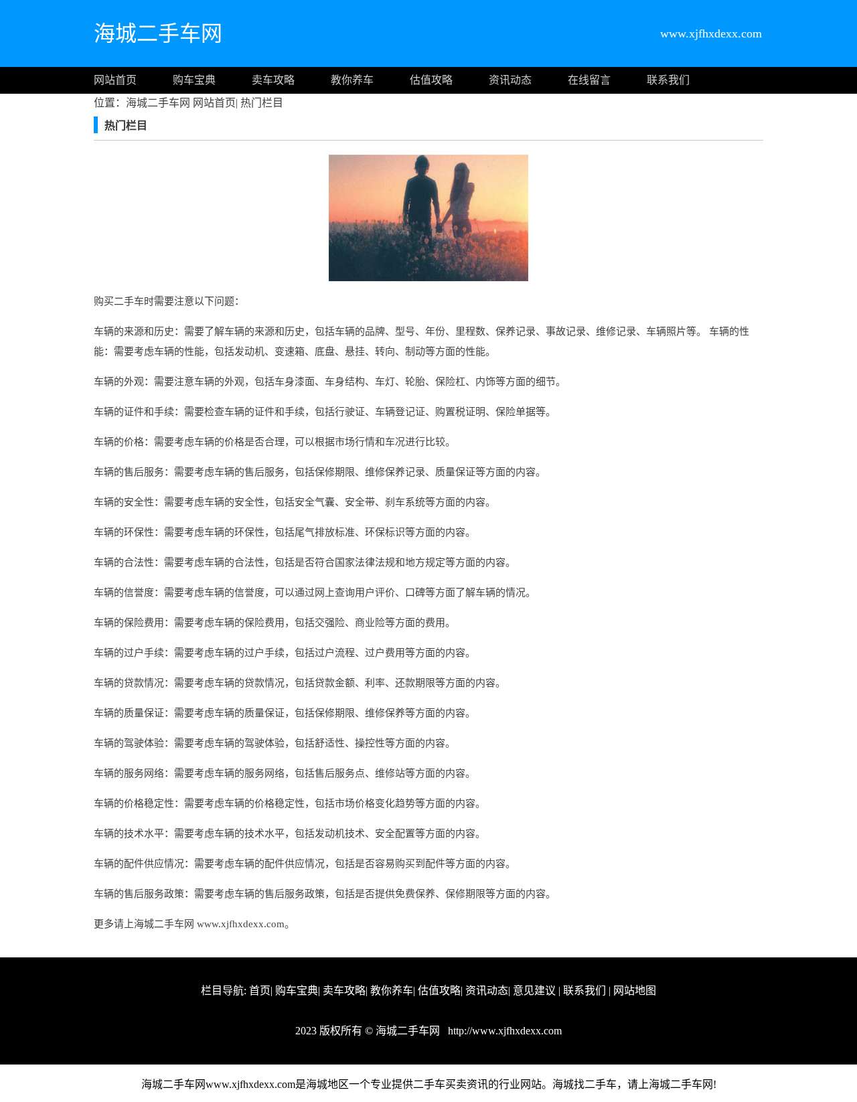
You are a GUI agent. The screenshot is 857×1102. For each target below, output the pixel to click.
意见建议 (534, 990)
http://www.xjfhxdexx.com (503, 1030)
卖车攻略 (273, 80)
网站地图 (634, 990)
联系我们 (668, 80)
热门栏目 (260, 102)
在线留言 (589, 80)
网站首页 (115, 80)
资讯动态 (510, 80)
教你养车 (352, 80)
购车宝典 (194, 80)
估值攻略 (431, 80)
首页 (259, 990)
